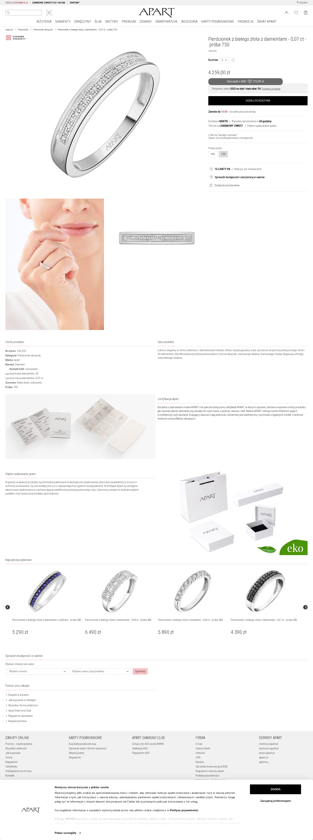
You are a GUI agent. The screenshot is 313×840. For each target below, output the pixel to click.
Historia (200, 752)
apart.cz (263, 757)
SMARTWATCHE (166, 21)
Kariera (200, 762)
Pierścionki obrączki (43, 29)
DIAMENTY (62, 21)
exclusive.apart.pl (269, 748)
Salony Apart (203, 748)
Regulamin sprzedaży (20, 715)
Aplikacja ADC (140, 748)
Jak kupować (12, 752)
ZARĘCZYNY (82, 21)
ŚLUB (98, 21)
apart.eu (263, 762)
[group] (47, 607)
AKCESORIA (189, 21)
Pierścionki (23, 29)
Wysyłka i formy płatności (23, 705)
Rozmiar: (213, 59)
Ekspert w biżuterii (18, 694)
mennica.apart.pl (268, 743)
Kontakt (9, 775)
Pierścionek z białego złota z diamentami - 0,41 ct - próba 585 (264, 620)
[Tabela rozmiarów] (233, 60)
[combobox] (224, 60)
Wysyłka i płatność (16, 748)
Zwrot (8, 757)
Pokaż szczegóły (65, 832)
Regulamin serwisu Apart (210, 771)
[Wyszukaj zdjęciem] (49, 12)
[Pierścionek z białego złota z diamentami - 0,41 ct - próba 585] (265, 591)
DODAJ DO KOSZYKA (258, 100)
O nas (199, 743)
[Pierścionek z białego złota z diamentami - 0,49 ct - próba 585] (119, 591)
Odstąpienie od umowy (18, 771)
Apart (17, 360)
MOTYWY (111, 21)
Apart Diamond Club (19, 710)
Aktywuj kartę (76, 752)
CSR (198, 757)
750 (223, 154)
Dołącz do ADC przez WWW (148, 743)
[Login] (286, 12)
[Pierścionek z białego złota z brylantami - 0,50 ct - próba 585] (192, 591)
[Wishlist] (296, 12)
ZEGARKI (145, 21)
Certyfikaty (11, 766)
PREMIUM (129, 21)
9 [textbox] (222, 60)
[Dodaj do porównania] (210, 185)
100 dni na (225, 125)
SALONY (303, 2)
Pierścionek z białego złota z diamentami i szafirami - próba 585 (46, 620)
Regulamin (11, 762)
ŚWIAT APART (266, 21)
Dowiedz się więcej (271, 88)
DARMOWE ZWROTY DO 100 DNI (48, 2)
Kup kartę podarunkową (82, 743)
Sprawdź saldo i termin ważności (88, 748)
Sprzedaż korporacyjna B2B (212, 766)
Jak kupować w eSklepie (22, 700)
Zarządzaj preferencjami (275, 800)
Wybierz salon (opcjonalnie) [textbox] (88, 671)
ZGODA (276, 789)
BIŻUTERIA (44, 21)
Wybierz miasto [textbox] (18, 671)
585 (213, 154)
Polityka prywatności (207, 775)
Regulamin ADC (141, 752)
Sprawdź (140, 671)
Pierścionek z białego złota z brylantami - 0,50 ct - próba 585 (190, 620)
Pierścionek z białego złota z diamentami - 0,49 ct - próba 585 (118, 620)
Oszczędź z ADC (245, 81)
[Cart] (305, 12)
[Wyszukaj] (8, 12)
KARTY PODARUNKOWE (217, 21)
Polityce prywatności (184, 810)
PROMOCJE (246, 21)
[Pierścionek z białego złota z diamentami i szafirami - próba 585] (47, 591)
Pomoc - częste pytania (18, 743)
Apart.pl (9, 29)
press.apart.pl (267, 752)
